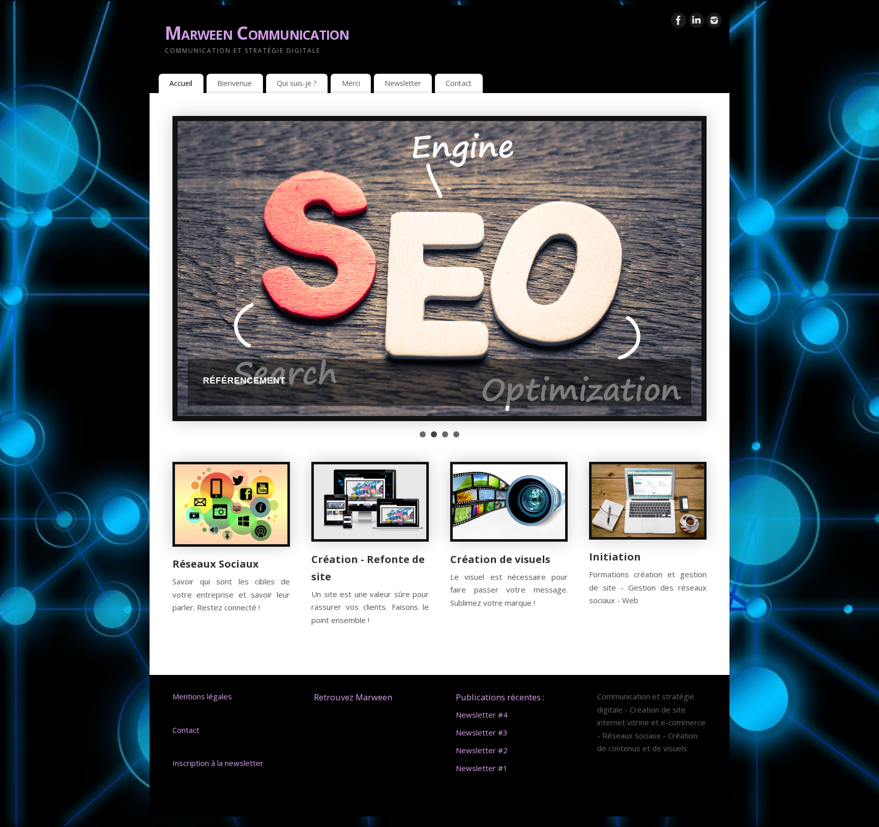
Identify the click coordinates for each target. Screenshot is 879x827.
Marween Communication (257, 32)
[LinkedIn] (696, 22)
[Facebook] (678, 22)
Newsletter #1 (482, 768)
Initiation (615, 557)
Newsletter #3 (482, 732)
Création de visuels (500, 559)
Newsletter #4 (482, 715)
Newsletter (403, 83)
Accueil (180, 83)
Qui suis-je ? (297, 83)
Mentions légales (202, 696)
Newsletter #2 (482, 750)
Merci (351, 83)
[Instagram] (714, 22)
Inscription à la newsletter (219, 763)
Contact (459, 83)
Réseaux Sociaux (215, 564)
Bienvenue (234, 83)
